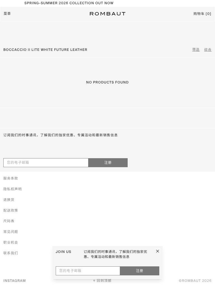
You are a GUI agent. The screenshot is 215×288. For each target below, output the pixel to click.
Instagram (14, 281)
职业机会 (10, 242)
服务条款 (10, 178)
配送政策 (10, 210)
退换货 (9, 200)
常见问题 (10, 232)
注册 (108, 163)
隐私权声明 (12, 189)
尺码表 (9, 221)
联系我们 (10, 253)
